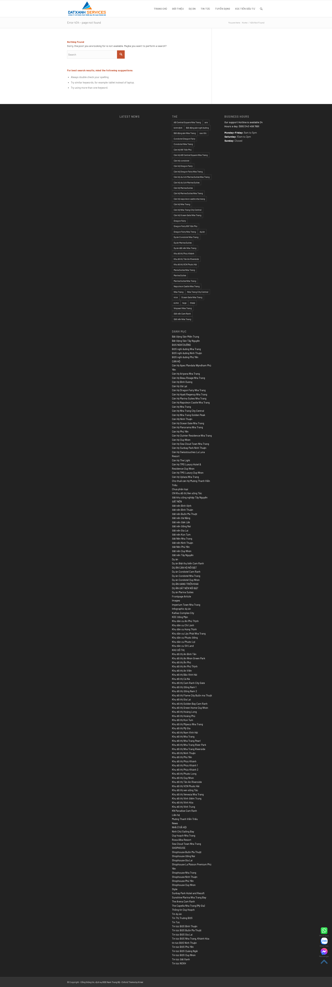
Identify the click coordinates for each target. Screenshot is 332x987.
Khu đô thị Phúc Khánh (184, 253)
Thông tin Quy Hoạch (183, 909)
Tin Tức (176, 922)
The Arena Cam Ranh (183, 901)
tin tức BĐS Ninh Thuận (184, 942)
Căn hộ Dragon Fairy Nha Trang (188, 171)
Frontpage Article (181, 596)
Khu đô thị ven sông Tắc (185, 790)
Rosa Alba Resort (181, 839)
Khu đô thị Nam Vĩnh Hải (185, 732)
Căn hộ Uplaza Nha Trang (185, 476)
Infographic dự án (181, 608)
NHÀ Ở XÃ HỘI (179, 827)
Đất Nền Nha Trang (182, 538)
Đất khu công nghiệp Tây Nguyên (190, 497)
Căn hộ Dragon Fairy (183, 166)
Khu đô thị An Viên (182, 670)
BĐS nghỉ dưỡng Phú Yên (185, 357)
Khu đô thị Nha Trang (183, 736)
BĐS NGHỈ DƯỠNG (181, 344)
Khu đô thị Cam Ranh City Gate (188, 682)
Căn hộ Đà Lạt (179, 386)
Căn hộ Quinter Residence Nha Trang (192, 435)
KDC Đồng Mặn (180, 617)
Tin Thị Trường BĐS (182, 918)
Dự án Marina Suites (183, 242)
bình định (178, 127)
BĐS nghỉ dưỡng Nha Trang (186, 349)
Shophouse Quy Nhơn (184, 884)
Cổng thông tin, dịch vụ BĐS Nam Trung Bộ (100, 982)
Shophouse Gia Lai (182, 860)
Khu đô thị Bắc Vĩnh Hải (184, 674)
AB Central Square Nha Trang (187, 122)
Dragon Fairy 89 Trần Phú (185, 226)
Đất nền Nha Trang (182, 319)
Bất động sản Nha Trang (185, 133)
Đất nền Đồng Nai (181, 526)
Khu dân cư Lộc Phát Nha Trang (189, 633)
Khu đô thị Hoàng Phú (183, 716)
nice (176, 297)
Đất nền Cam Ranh (182, 313)
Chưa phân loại (180, 489)
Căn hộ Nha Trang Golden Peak (188, 415)
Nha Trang (178, 292)
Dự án (175, 559)
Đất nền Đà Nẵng (181, 518)
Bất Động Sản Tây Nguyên (186, 340)
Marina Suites (180, 275)
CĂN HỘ (176, 361)
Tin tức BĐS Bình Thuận (184, 926)
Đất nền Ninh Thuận (182, 542)
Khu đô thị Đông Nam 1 (184, 687)
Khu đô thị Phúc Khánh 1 (185, 765)
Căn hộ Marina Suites (183, 188)
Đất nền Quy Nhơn (181, 551)
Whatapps (324, 935)
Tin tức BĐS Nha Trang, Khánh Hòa (190, 938)
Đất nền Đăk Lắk (181, 522)
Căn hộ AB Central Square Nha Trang (191, 155)
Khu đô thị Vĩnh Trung (183, 806)
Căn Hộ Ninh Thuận (182, 419)
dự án (202, 231)
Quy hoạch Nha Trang (183, 835)
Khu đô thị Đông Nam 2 (184, 691)
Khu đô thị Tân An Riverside (186, 259)
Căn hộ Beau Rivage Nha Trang (188, 377)
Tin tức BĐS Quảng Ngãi (185, 951)
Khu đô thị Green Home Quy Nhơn (190, 707)
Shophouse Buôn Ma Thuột (186, 852)
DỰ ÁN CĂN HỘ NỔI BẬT (184, 567)
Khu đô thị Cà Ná (181, 678)
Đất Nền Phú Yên (181, 546)
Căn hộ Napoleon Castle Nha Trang (191, 402)
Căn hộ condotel (181, 160)
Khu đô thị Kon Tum (182, 720)
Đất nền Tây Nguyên (182, 555)
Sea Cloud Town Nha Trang (186, 843)
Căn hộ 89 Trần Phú (183, 149)
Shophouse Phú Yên (183, 880)
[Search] (261, 8)
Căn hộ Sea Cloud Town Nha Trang (190, 443)
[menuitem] (160, 8)
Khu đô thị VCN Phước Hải (185, 264)
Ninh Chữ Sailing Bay (183, 831)
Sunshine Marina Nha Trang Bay (189, 897)
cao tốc (203, 133)
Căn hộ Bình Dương (182, 381)
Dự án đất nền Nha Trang (185, 248)
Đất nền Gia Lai (180, 530)
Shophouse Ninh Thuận (184, 876)
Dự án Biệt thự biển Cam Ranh (188, 563)
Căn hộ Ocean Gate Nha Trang (187, 215)
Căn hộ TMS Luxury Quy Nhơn (187, 472)
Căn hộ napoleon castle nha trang (189, 199)
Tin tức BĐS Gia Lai (182, 934)
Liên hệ (176, 815)
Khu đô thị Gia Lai (181, 699)
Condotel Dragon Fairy (184, 138)
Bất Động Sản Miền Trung (185, 336)
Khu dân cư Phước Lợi (183, 641)
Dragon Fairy (180, 221)
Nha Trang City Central (197, 292)
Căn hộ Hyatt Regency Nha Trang (189, 394)
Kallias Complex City (183, 612)
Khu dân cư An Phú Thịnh (185, 621)
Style (174, 889)
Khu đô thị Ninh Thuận (184, 753)
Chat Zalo (324, 946)
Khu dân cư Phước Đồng (185, 637)
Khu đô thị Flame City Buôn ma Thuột (192, 695)
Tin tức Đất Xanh (181, 959)
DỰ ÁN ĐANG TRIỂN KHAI (185, 583)
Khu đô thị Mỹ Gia (181, 728)
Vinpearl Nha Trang (183, 308)
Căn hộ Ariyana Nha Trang (186, 373)
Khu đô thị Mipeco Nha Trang (187, 724)
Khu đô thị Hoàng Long (184, 711)
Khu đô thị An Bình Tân (184, 654)
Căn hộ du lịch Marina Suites (186, 182)
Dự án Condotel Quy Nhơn (186, 579)
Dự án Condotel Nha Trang (186, 237)
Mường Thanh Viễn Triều (185, 819)
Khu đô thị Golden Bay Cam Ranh (190, 703)
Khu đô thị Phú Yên (182, 757)
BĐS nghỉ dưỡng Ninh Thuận (187, 353)
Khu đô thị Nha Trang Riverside (188, 749)
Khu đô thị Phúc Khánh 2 (185, 769)
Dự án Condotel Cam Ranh (186, 571)
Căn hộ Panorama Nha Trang (187, 427)
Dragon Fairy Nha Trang (185, 231)
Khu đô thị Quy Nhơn (183, 777)
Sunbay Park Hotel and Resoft (188, 893)
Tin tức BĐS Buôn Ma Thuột (186, 930)
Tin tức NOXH (179, 963)
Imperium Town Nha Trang (186, 604)
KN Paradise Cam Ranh (184, 810)
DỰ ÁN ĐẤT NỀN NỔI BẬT (185, 588)
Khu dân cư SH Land (183, 645)
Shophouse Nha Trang (184, 872)
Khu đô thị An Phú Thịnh (185, 666)
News (175, 823)
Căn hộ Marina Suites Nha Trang (188, 193)
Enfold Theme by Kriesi (132, 982)
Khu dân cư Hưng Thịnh (184, 629)
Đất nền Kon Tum (181, 534)
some (176, 303)
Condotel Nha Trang (183, 144)
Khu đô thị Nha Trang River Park (189, 744)
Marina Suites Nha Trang (185, 281)
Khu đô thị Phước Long (184, 773)
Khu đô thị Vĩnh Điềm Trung (186, 798)
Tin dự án (177, 913)
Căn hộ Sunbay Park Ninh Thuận (189, 447)
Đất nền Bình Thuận (182, 509)
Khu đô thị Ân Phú (181, 662)
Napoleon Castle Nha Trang (187, 286)
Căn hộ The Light (181, 460)
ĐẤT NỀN (177, 501)
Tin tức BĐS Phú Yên (183, 946)
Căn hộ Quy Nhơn (181, 439)
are (206, 122)
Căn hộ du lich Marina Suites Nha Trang (192, 177)
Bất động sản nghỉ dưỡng (197, 127)
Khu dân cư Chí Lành (183, 625)
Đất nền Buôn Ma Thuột (184, 514)
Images (176, 600)
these (192, 303)
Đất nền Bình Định (181, 505)
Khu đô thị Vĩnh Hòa (182, 802)
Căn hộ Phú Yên (180, 431)
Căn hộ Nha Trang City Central (188, 210)
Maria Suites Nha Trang (184, 270)
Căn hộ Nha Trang (182, 204)
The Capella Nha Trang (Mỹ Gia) (188, 905)
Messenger (324, 956)
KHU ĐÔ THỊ (178, 650)
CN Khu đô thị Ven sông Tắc (187, 493)
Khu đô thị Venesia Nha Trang (188, 794)
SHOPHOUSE (179, 847)
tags (184, 303)
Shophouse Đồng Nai (183, 856)
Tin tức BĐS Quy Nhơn (184, 955)
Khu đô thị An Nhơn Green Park (188, 658)
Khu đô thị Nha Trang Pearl (186, 740)
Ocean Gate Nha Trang (191, 297)
